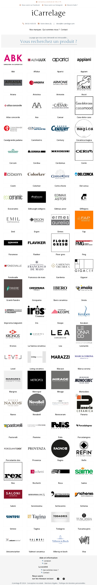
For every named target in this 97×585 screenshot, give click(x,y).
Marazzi (60, 368)
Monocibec (84, 391)
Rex (13, 483)
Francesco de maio (36, 277)
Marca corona (84, 368)
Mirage (60, 391)
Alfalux (37, 71)
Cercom (13, 163)
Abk (13, 71)
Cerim (84, 163)
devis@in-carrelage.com (65, 23)
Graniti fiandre (13, 300)
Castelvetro (36, 140)
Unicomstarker (13, 551)
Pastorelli (13, 437)
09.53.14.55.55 (30, 23)
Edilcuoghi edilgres (36, 208)
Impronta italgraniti (13, 323)
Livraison (47, 561)
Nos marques (35, 29)
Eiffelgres (84, 208)
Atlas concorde (13, 117)
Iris (36, 323)
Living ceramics (37, 368)
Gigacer (84, 277)
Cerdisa (36, 163)
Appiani (84, 71)
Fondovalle (13, 277)
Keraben (84, 323)
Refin (84, 460)
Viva (84, 551)
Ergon (36, 231)
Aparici (60, 71)
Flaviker (36, 254)
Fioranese (13, 254)
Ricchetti (37, 483)
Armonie (60, 94)
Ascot (84, 94)
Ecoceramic (13, 208)
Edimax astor (60, 208)
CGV (45, 563)
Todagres (60, 528)
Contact (64, 29)
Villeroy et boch (60, 551)
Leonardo (84, 346)
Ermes (60, 231)
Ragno (60, 460)
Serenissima (36, 506)
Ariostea (37, 94)
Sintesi (13, 528)
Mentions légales (51, 583)
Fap (84, 231)
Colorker (37, 186)
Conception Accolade (35, 583)
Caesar (60, 117)
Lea (60, 346)
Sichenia (84, 506)
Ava (36, 117)
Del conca (84, 186)
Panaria (84, 414)
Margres (13, 391)
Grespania (36, 300)
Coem (13, 186)
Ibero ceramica (60, 300)
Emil (13, 231)
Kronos (13, 346)
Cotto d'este (60, 186)
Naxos (13, 414)
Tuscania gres (84, 528)
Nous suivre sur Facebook (31, 5)
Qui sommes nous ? (51, 29)
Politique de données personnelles (72, 583)
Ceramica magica (84, 140)
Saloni (13, 506)
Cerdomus (60, 163)
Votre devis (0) (46, 23)
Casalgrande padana (13, 140)
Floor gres (60, 254)
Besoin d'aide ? (72, 5)
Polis (60, 437)
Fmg (84, 254)
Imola (84, 300)
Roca (60, 483)
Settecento (60, 506)
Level (13, 368)
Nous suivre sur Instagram (53, 5)
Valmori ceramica (37, 551)
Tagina (37, 528)
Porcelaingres (84, 437)
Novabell (37, 414)
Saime (84, 483)
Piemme (36, 437)
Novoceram (60, 414)
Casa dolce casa (84, 117)
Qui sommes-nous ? (51, 570)
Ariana (13, 94)
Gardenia (60, 277)
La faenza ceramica (36, 346)
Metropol (36, 391)
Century (60, 140)
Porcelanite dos (13, 460)
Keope (60, 323)
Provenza (36, 460)
